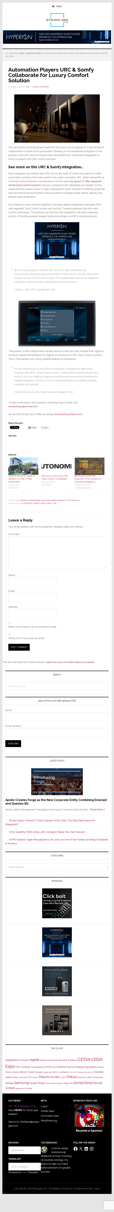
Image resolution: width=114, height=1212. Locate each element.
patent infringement (95, 1077)
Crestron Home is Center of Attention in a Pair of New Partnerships (21, 479)
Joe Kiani (23, 1077)
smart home (39, 503)
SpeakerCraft (20, 1088)
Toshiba (29, 1088)
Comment (14, 534)
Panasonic (81, 1077)
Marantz (35, 1077)
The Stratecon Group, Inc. (61, 1188)
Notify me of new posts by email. (26, 638)
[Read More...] (97, 809)
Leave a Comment (41, 87)
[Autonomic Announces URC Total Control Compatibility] (56, 466)
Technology (74, 500)
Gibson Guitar (27, 1072)
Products (62, 500)
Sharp (41, 1083)
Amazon (24, 1060)
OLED (62, 1077)
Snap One (68, 1083)
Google (38, 1072)
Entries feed (47, 1111)
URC (55, 503)
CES (17, 1067)
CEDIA (84, 1059)
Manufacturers (49, 500)
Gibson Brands (12, 1072)
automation (27, 503)
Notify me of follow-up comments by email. (32, 626)
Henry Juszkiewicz (61, 1072)
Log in (44, 1106)
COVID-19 (49, 1067)
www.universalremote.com (23, 406)
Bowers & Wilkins (68, 1060)
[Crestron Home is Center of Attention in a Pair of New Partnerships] (23, 466)
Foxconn (101, 1067)
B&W (57, 1060)
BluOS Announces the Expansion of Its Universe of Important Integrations (88, 479)
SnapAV (59, 1083)
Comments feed (50, 1115)
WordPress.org (49, 1120)
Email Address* (13, 726)
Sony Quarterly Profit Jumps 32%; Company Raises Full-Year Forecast (47, 832)
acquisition (12, 1060)
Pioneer (9, 1083)
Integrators (34, 500)
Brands (24, 500)
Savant (33, 1083)
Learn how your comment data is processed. (70, 662)
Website (12, 607)
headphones (47, 1072)
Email (12, 591)
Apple (34, 1060)
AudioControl (47, 1060)
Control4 (25, 1067)
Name (12, 575)
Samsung (21, 1083)
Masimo (44, 1077)
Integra (15, 1077)
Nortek (55, 1077)
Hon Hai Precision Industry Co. (82, 1072)
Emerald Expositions (86, 1067)
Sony (88, 1083)
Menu (59, 6)
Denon (70, 1067)
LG (29, 1077)
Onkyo (71, 1077)
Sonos (79, 1083)
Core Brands (37, 1067)
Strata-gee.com (56, 20)
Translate (33, 1172)
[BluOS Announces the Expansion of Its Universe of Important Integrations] (90, 466)
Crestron (61, 1066)
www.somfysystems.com (68, 414)
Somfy (49, 503)
